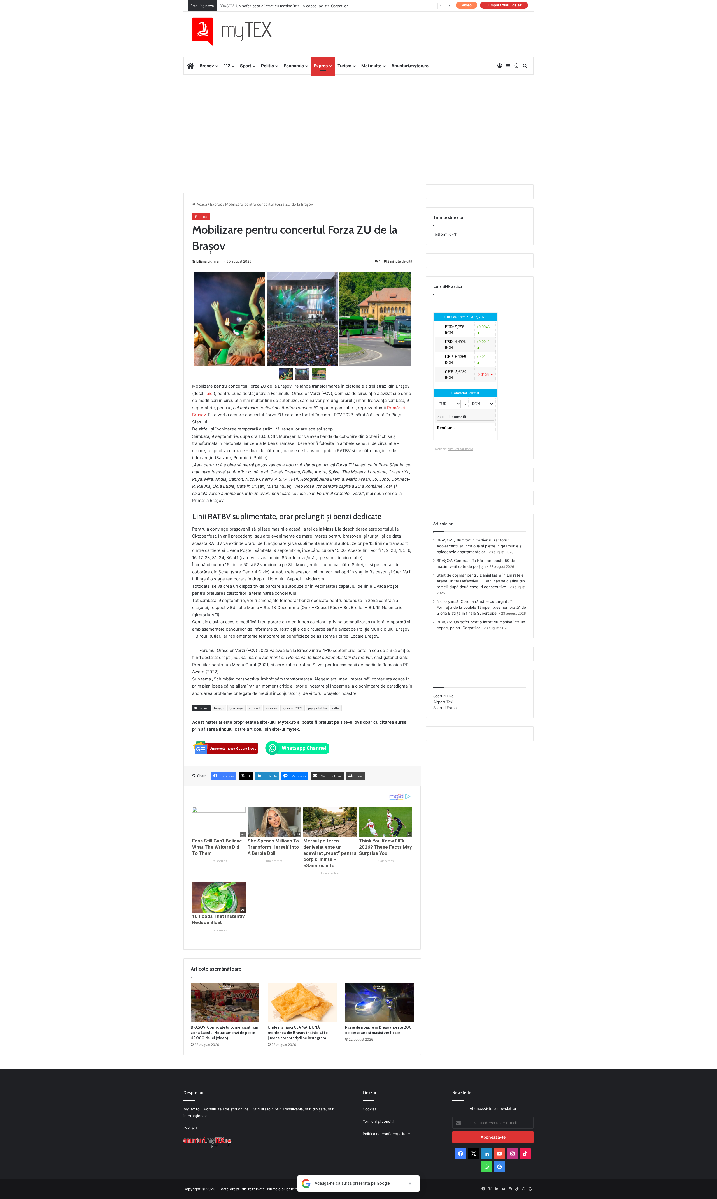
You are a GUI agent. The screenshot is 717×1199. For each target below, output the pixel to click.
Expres (321, 65)
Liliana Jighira (207, 261)
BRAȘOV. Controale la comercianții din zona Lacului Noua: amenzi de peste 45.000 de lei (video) (224, 1032)
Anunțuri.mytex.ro (410, 65)
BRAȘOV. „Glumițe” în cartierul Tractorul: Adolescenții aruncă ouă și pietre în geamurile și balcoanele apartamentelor (479, 546)
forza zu (271, 708)
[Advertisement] (358, 119)
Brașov (207, 65)
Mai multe (371, 65)
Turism (344, 65)
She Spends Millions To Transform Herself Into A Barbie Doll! (273, 847)
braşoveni (236, 708)
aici (210, 393)
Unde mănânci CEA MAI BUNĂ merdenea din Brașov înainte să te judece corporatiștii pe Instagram (298, 1032)
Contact (190, 1128)
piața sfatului (317, 708)
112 (227, 65)
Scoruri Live (443, 696)
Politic (267, 65)
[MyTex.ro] (237, 31)
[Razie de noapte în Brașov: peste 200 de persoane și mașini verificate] (379, 1002)
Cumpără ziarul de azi (504, 5)
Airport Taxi (443, 702)
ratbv (336, 708)
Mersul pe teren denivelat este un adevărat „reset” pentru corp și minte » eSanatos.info (329, 853)
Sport (245, 65)
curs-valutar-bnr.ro (460, 449)
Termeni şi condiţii (378, 1121)
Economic (294, 65)
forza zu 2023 (292, 708)
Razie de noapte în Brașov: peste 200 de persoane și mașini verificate (378, 1030)
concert (254, 708)
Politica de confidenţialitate (386, 1133)
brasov (219, 708)
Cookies (370, 1109)
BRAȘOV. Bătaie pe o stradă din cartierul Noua (259, 6)
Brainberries (219, 861)
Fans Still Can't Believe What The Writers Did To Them (217, 847)
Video (467, 5)
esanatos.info (330, 873)
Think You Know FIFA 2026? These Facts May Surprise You (385, 847)
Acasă (201, 204)
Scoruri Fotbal (445, 707)
